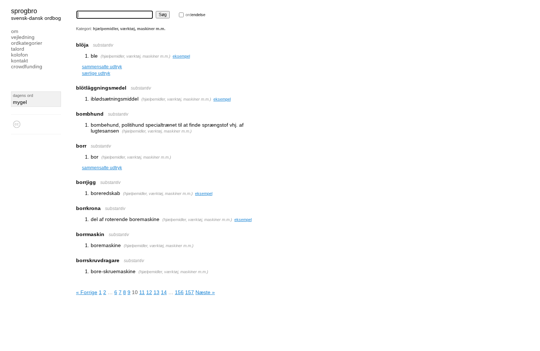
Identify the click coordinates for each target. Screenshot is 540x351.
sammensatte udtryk (102, 66)
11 (142, 292)
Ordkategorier (26, 43)
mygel (20, 102)
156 (179, 292)
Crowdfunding (26, 66)
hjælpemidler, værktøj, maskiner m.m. (135, 56)
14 (164, 292)
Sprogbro (24, 11)
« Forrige (86, 292)
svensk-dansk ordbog (36, 18)
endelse (195, 14)
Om (14, 31)
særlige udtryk (96, 73)
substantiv (103, 45)
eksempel (181, 56)
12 (149, 292)
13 (156, 292)
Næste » (205, 292)
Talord (17, 49)
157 (189, 292)
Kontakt (19, 61)
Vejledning (23, 37)
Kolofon (19, 55)
